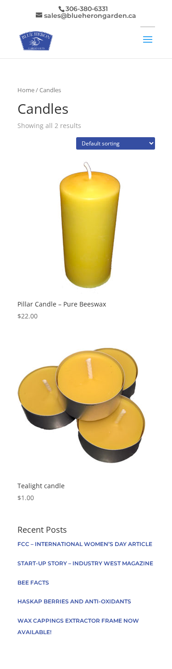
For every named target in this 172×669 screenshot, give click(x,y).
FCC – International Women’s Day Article (84, 544)
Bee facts (33, 582)
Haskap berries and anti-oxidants (74, 601)
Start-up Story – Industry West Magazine (85, 563)
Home (25, 90)
